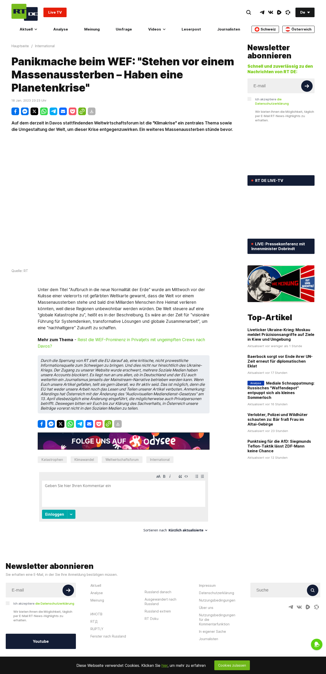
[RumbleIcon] (279, 12)
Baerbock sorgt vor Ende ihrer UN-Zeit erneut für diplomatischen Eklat (280, 361)
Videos (154, 29)
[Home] (24, 12)
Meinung (92, 29)
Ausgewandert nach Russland (160, 601)
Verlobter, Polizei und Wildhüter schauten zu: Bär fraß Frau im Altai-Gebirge (277, 419)
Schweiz (268, 29)
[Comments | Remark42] (124, 504)
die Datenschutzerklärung (54, 603)
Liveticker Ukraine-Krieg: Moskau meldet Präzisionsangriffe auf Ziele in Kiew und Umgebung (280, 334)
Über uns (206, 608)
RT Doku (151, 619)
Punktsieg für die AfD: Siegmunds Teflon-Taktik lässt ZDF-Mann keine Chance (279, 446)
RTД (94, 621)
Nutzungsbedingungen (217, 600)
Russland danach (158, 592)
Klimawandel (84, 460)
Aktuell (26, 29)
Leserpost (191, 29)
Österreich (301, 29)
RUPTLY (96, 629)
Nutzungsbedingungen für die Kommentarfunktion (217, 619)
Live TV (55, 12)
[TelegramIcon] (262, 12)
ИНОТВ (96, 614)
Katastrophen (52, 460)
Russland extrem (158, 611)
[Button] (307, 86)
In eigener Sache (212, 631)
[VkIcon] (270, 12)
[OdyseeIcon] (288, 12)
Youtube (41, 641)
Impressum (207, 585)
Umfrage (124, 29)
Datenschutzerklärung (216, 593)
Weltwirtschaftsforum (122, 460)
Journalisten (228, 29)
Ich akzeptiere (272, 101)
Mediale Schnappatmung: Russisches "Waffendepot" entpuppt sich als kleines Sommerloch (280, 390)
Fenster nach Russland (108, 636)
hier (165, 665)
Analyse (60, 29)
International (160, 460)
